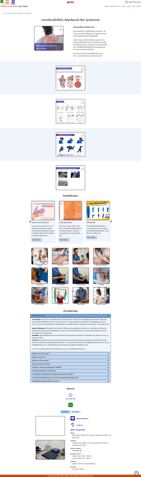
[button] (70, 316)
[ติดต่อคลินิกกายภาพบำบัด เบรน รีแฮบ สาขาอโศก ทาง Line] (72, 418)
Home (5, 13)
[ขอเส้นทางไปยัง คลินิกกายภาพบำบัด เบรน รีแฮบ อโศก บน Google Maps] (72, 425)
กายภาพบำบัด (112, 6)
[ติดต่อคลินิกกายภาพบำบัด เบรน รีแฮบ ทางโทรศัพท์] (70, 395)
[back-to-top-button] (138, 474)
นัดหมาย (138, 6)
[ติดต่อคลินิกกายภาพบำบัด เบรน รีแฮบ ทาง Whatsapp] (70, 406)
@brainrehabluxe (82, 419)
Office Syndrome (12, 13)
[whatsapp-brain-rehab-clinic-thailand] (1, 2)
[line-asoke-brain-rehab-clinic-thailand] (13, 2)
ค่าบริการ (129, 6)
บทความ (124, 6)
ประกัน (133, 6)
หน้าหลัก (106, 6)
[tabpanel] (70, 443)
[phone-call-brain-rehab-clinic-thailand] (133, 2)
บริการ (119, 6)
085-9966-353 (70, 399)
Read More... (36, 240)
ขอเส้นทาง (80, 425)
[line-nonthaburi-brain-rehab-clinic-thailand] (7, 2)
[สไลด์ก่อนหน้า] (30, 221)
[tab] (65, 411)
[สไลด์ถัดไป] (111, 221)
